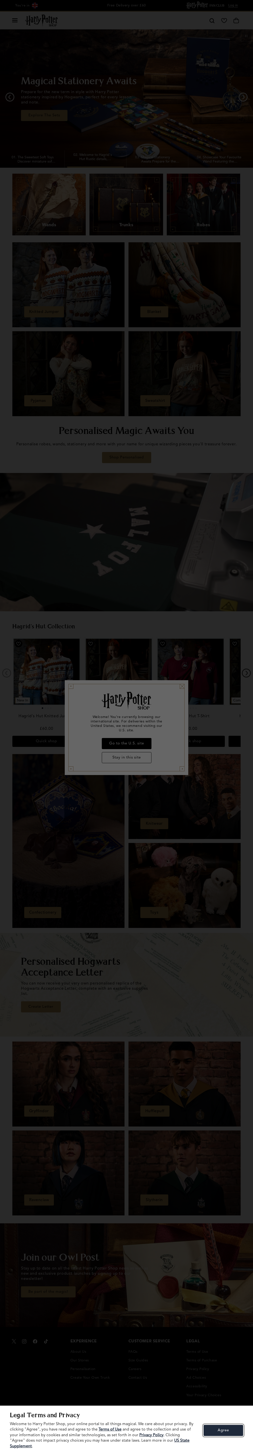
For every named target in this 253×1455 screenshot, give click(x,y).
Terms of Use (110, 1430)
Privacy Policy (151, 1435)
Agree (223, 1430)
